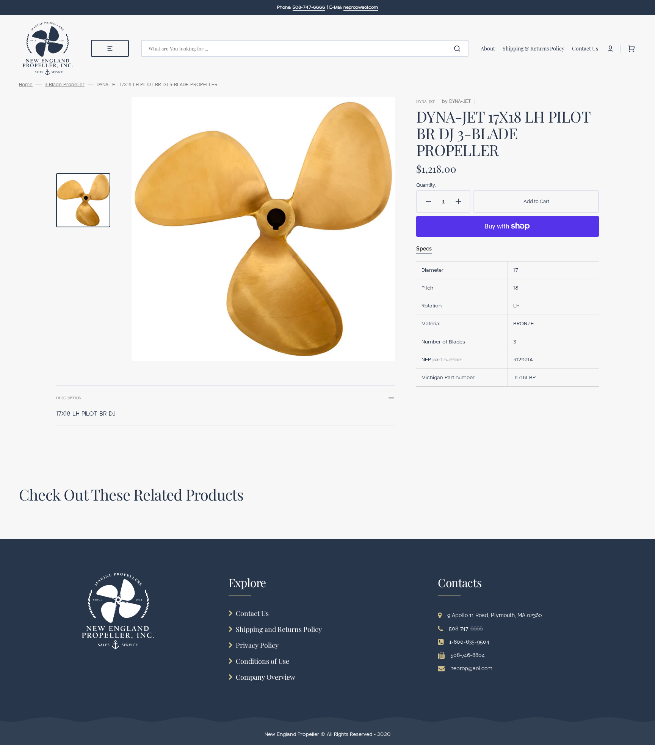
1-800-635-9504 (469, 642)
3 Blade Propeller (65, 84)
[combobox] (305, 48)
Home (26, 84)
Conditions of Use (262, 661)
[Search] (459, 48)
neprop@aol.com (471, 668)
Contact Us (252, 613)
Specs (424, 249)
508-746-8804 (467, 655)
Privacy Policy (257, 645)
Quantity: (426, 185)
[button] (610, 48)
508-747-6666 (466, 628)
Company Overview (265, 677)
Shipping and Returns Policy (279, 629)
